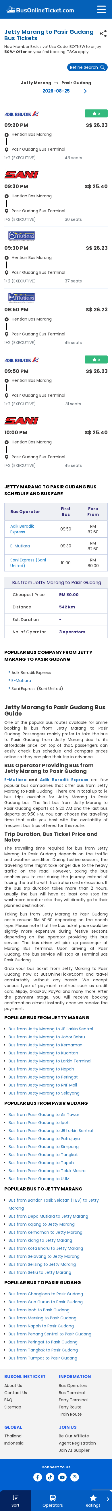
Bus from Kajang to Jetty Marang (42, 1224)
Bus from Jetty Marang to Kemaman (45, 1045)
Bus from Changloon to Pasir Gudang (46, 1294)
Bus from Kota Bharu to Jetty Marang (46, 1248)
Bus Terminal (72, 1393)
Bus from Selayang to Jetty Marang (44, 1256)
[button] (15, 1500)
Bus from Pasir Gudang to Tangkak (43, 1155)
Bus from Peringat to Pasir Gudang (43, 1342)
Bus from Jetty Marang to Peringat (43, 1077)
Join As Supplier (74, 1450)
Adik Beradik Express (64, 780)
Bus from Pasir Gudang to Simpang (44, 1147)
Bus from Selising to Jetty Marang (42, 1264)
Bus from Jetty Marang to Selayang (44, 1093)
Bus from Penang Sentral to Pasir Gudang (50, 1334)
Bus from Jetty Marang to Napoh (41, 1069)
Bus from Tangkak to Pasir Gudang (43, 1350)
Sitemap (12, 1407)
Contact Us (15, 1393)
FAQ (8, 1400)
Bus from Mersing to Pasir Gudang (42, 1318)
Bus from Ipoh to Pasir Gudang (39, 1310)
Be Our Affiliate (74, 1436)
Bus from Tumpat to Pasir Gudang (43, 1358)
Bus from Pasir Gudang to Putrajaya (44, 1138)
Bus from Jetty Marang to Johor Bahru (47, 1037)
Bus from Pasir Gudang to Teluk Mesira (47, 1171)
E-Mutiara (20, 546)
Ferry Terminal (73, 1400)
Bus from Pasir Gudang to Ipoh (39, 1122)
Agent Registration (77, 1443)
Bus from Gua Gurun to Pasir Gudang (46, 1302)
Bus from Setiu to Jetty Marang (40, 1272)
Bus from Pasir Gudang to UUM (39, 1179)
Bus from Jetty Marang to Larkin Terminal (50, 1061)
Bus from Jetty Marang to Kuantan (43, 1053)
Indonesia (14, 1443)
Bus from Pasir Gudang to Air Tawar (44, 1114)
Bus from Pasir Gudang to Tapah (41, 1163)
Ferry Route (70, 1407)
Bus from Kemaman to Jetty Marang (45, 1232)
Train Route (70, 1414)
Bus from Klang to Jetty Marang (40, 1240)
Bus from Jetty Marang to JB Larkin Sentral (51, 1029)
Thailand (13, 1436)
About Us (13, 1385)
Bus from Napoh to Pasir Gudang (41, 1326)
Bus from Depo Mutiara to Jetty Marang (48, 1216)
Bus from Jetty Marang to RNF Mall (43, 1085)
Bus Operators (73, 1385)
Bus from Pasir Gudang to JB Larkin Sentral (51, 1130)
